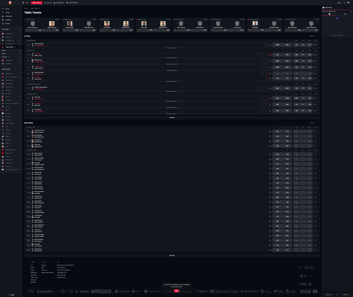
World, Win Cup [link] (31, 40)
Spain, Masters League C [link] (34, 84)
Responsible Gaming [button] (47, 272)
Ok (176, 291)
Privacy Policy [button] (61, 267)
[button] (25, 2)
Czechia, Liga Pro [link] (32, 94)
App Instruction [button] (61, 275)
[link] (10, 3)
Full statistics (338, 35)
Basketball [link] (34, 272)
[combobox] (340, 3)
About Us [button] (44, 270)
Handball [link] (33, 282)
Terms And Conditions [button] (63, 270)
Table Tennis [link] (34, 8)
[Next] (318, 24)
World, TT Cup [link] (31, 50)
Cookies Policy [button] (61, 277)
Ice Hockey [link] (34, 275)
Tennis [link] (32, 270)
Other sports (6, 69)
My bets (345, 295)
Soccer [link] (33, 267)
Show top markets (171, 48)
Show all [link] (312, 36)
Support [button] (44, 265)
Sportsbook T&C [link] (62, 272)
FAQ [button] (43, 267)
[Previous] (26, 24)
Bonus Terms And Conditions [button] (65, 265)
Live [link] (32, 265)
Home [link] (26, 8)
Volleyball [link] (33, 280)
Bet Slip (328, 295)
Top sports (5, 29)
